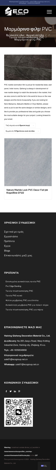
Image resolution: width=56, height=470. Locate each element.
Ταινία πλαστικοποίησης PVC (19, 290)
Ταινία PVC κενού (14, 295)
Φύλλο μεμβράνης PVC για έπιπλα (22, 300)
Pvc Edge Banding (13, 286)
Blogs (7, 250)
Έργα (7, 245)
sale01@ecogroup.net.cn (39, 1)
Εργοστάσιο (11, 236)
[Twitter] (10, 391)
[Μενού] (48, 11)
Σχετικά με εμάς (14, 231)
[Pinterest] (19, 391)
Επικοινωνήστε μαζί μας (18, 255)
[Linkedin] (15, 391)
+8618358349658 (33, 3)
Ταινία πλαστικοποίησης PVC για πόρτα (24, 309)
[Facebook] (6, 391)
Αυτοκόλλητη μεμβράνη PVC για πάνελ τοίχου (27, 304)
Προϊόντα (9, 241)
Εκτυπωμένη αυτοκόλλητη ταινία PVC (23, 281)
